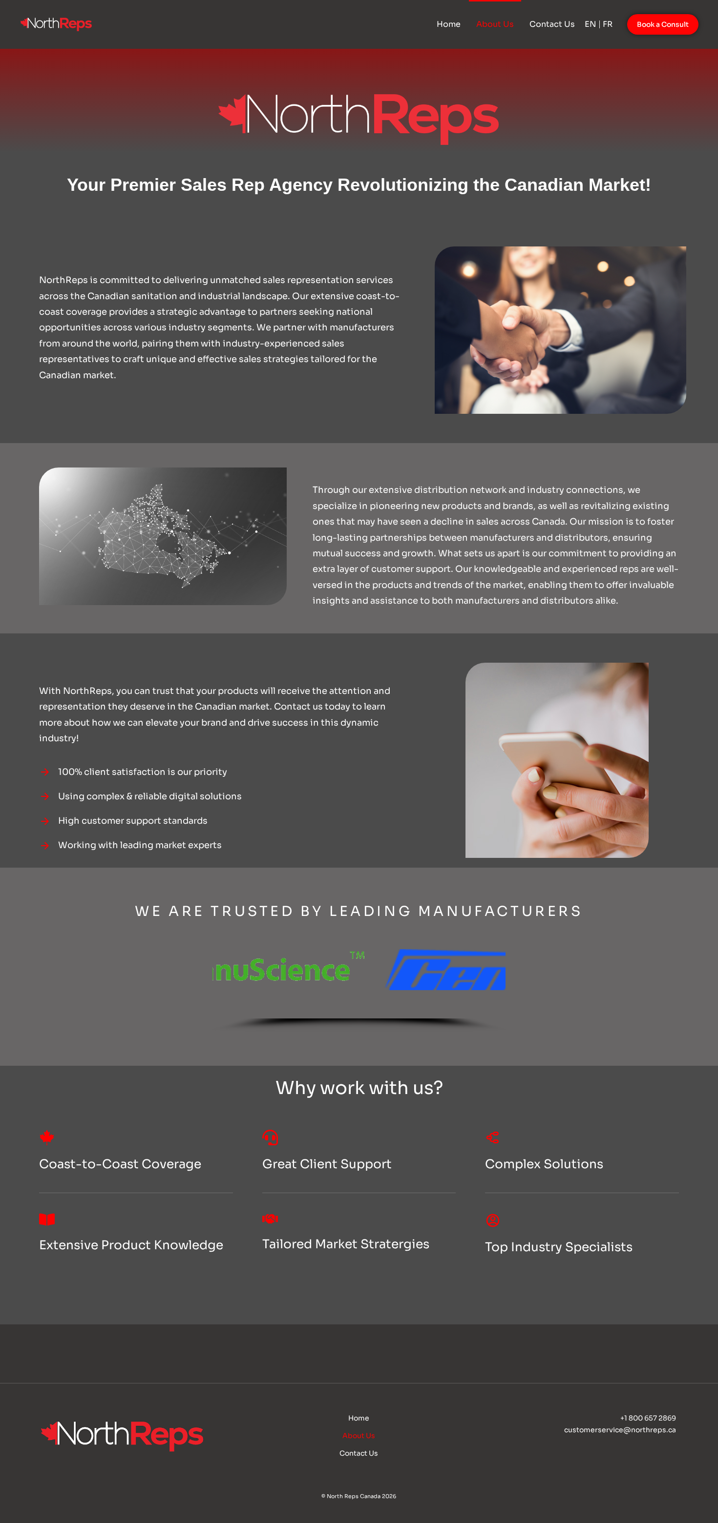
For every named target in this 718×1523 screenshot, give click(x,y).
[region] (359, 976)
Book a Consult (663, 24)
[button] (359, 969)
